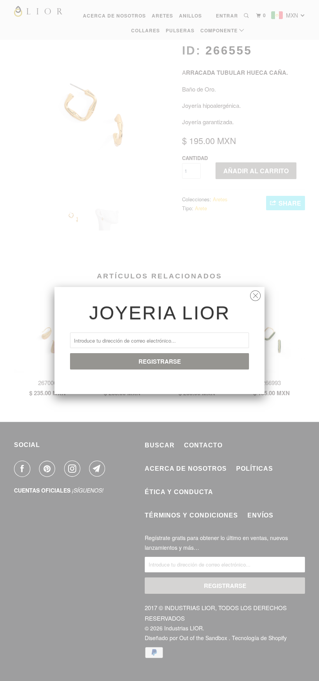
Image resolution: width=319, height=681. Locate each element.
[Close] (255, 294)
